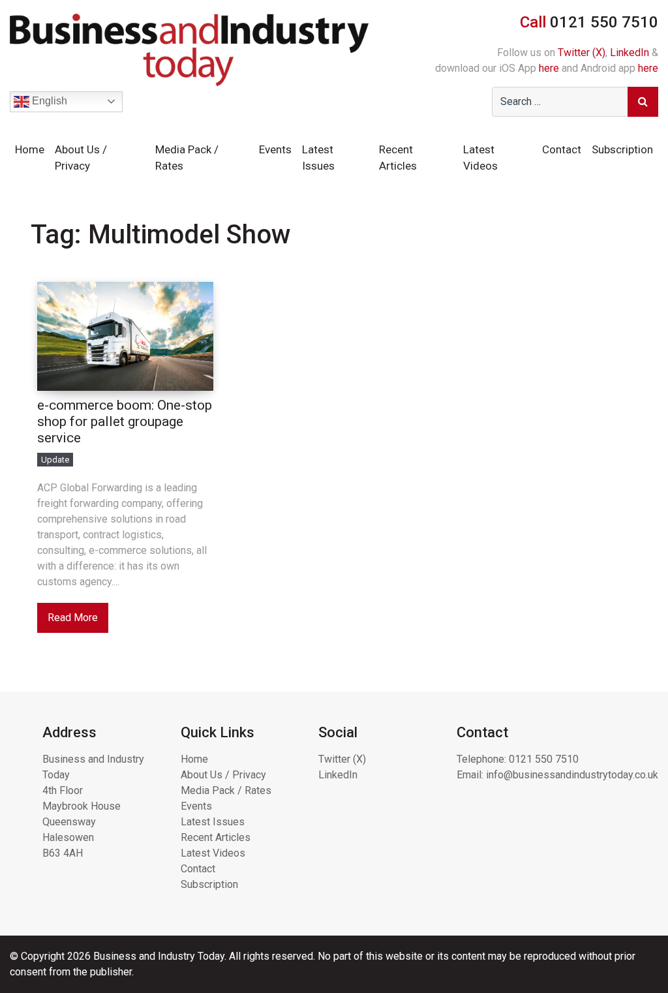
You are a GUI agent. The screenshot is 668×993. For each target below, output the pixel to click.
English (48, 100)
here (549, 68)
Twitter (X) (581, 52)
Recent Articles (398, 158)
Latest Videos (480, 158)
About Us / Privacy (81, 158)
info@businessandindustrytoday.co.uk (572, 775)
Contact (561, 149)
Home (29, 149)
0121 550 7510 (544, 759)
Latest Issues (318, 158)
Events (275, 149)
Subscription (622, 149)
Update (55, 460)
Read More (73, 617)
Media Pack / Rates (187, 158)
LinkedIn (629, 52)
